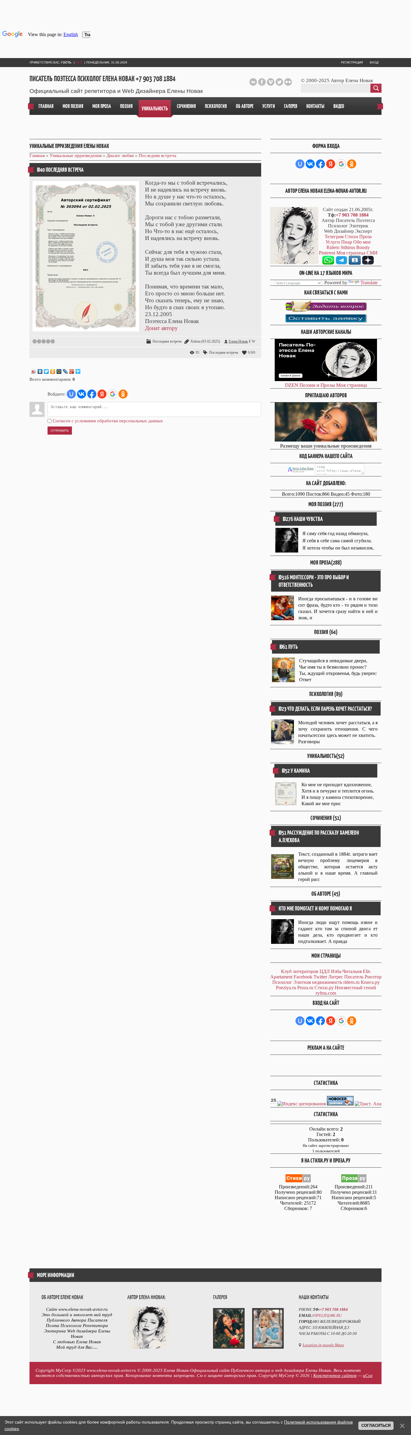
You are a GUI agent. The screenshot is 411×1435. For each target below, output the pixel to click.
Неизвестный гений (355, 987)
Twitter (320, 976)
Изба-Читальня (346, 971)
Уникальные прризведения (76, 155)
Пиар (346, 242)
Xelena (195, 341)
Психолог (282, 982)
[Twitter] (46, 371)
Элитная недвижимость (317, 982)
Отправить (60, 430)
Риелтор (373, 976)
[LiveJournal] (65, 371)
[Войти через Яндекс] (102, 394)
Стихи (351, 236)
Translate (369, 282)
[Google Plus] (72, 371)
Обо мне (362, 242)
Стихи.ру (324, 987)
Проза (365, 236)
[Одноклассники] (53, 371)
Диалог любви (120, 155)
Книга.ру (370, 982)
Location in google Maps (323, 1345)
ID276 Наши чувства (303, 519)
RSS (79, 62)
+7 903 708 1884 (352, 214)
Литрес (335, 976)
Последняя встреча (157, 155)
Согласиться (376, 1425)
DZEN (291, 385)
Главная (37, 155)
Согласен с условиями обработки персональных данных (108, 420)
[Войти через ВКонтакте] (81, 394)
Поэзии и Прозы (317, 385)
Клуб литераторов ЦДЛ (305, 971)
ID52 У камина (296, 770)
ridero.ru (351, 982)
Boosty (363, 247)
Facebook (303, 976)
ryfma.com (326, 993)
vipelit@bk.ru (327, 1315)
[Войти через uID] (71, 394)
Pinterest (327, 252)
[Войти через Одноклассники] (123, 394)
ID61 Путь (289, 647)
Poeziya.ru (286, 987)
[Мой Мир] (59, 371)
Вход (374, 62)
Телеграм (334, 236)
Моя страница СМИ (357, 252)
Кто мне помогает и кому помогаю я (315, 908)
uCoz (367, 1375)
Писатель (353, 976)
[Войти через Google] (112, 394)
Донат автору (161, 328)
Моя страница (351, 385)
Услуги (333, 242)
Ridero (332, 247)
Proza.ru (305, 987)
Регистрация (352, 62)
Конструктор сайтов (335, 1375)
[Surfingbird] (78, 371)
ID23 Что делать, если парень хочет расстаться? (325, 709)
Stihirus (348, 247)
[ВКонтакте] (40, 371)
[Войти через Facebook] (91, 394)
